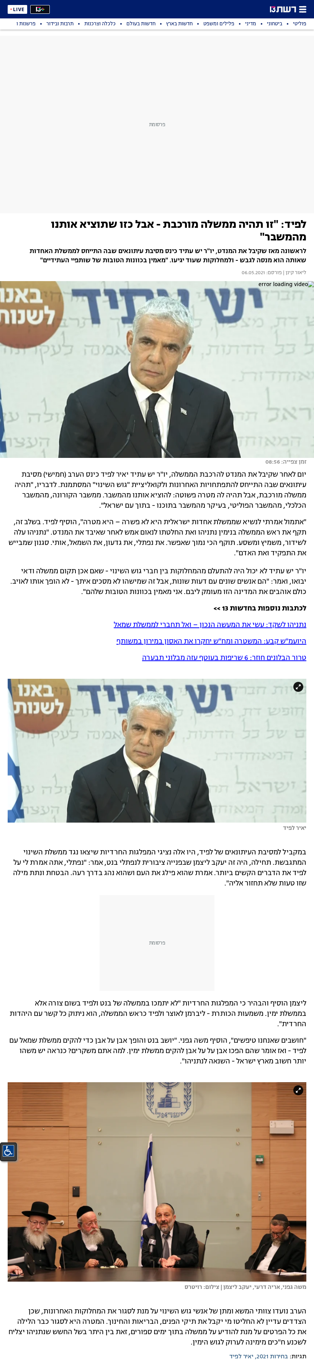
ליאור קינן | (294, 273)
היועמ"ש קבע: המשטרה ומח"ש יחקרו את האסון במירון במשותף (211, 641)
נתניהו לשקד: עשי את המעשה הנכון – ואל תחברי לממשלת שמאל (210, 625)
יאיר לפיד (241, 1357)
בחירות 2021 (272, 1357)
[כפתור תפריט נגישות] (8, 1151)
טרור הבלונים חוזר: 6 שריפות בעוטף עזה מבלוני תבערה (224, 658)
